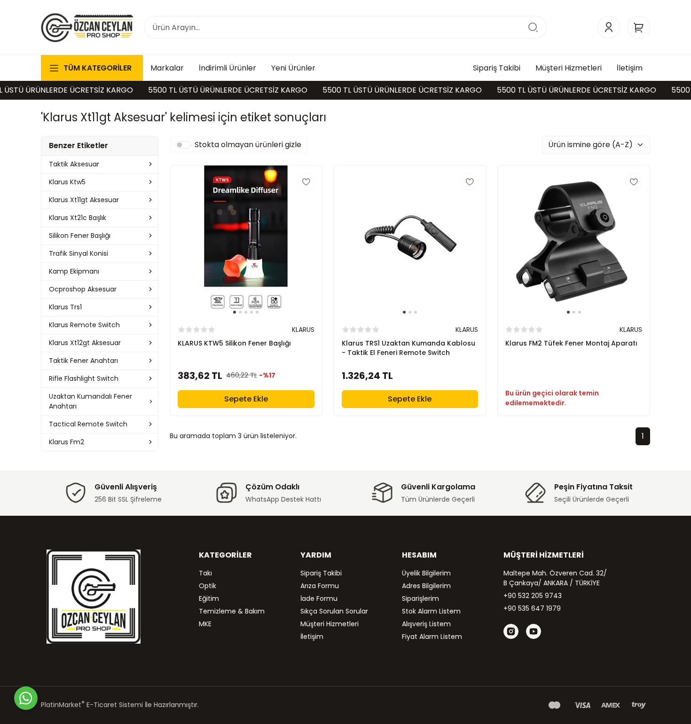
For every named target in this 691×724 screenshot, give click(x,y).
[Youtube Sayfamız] (533, 631)
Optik (207, 585)
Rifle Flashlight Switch (83, 378)
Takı (205, 573)
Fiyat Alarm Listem (432, 636)
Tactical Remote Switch (88, 424)
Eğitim (209, 598)
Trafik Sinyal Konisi (78, 253)
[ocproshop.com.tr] (87, 27)
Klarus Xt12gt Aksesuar (85, 342)
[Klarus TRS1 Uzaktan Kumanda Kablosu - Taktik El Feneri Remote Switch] (410, 241)
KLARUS (303, 329)
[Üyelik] (608, 27)
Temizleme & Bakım (232, 611)
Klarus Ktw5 (67, 182)
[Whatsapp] (26, 698)
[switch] (183, 145)
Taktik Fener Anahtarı (83, 360)
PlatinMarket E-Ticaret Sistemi (92, 704)
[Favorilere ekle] (306, 181)
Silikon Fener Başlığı (79, 235)
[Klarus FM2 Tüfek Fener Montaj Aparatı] (574, 241)
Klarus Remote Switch (84, 325)
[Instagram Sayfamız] (510, 631)
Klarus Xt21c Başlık (77, 217)
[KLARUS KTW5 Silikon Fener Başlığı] (246, 241)
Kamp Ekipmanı (74, 271)
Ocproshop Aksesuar (83, 289)
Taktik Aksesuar (74, 164)
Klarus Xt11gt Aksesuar (84, 200)
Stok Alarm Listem (431, 611)
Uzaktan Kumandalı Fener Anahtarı (90, 401)
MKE (205, 624)
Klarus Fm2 (66, 442)
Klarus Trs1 (65, 307)
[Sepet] (639, 27)
